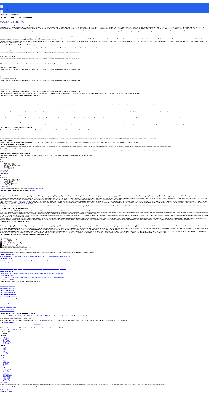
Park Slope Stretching (6, 378)
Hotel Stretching (5, 363)
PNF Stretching (5, 339)
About (4, 360)
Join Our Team (5, 364)
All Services (5, 337)
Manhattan (6, 1)
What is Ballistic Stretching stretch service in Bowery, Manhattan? (12, 238)
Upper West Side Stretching (7, 370)
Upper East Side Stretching (7, 369)
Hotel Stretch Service (63, 315)
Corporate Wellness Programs (72, 315)
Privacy (6, 389)
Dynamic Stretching (6, 343)
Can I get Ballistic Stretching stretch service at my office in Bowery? (13, 246)
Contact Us (88, 315)
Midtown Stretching (6, 371)
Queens (12, 1)
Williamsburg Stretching (7, 376)
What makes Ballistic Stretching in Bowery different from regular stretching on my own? (16, 247)
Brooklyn (9, 1)
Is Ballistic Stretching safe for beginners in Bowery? (10, 245)
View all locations (37, 324)
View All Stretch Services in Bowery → (7, 279)
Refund (8, 389)
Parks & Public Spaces (6, 353)
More (1, 5)
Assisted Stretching (6, 338)
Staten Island (18, 1)
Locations (5, 4)
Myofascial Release (6, 340)
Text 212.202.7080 (3, 0)
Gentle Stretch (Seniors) (7, 342)
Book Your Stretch (3, 382)
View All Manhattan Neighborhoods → (7, 311)
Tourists (21, 1)
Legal (1, 389)
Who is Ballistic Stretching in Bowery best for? (9, 241)
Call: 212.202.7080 (10, 329)
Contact (4, 365)
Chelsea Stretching (6, 372)
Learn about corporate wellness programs (37, 188)
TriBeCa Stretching (6, 374)
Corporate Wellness (6, 362)
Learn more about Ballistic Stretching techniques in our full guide (22, 203)
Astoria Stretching (6, 379)
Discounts (4, 361)
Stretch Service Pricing (33, 315)
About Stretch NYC (81, 315)
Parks (8, 0)
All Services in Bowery (4, 315)
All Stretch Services (40, 315)
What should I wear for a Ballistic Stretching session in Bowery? (12, 242)
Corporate (26, 1)
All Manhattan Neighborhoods (13, 315)
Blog (3, 359)
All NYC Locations (47, 315)
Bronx (15, 1)
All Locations (5, 347)
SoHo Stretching (5, 373)
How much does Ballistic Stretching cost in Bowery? (10, 239)
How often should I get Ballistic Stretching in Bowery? (10, 244)
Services (1, 4)
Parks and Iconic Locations (55, 315)
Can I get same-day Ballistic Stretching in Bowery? (10, 240)
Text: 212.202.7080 (3, 329)
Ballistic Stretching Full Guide (24, 315)
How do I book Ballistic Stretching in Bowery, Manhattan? (11, 243)
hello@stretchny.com (17, 329)
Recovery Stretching (6, 341)
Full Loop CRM (11, 391)
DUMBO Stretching (6, 377)
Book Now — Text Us (4, 9)
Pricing (10, 4)
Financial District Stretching (7, 375)
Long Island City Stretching (7, 380)
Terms (3, 389)
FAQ (1, 8)
